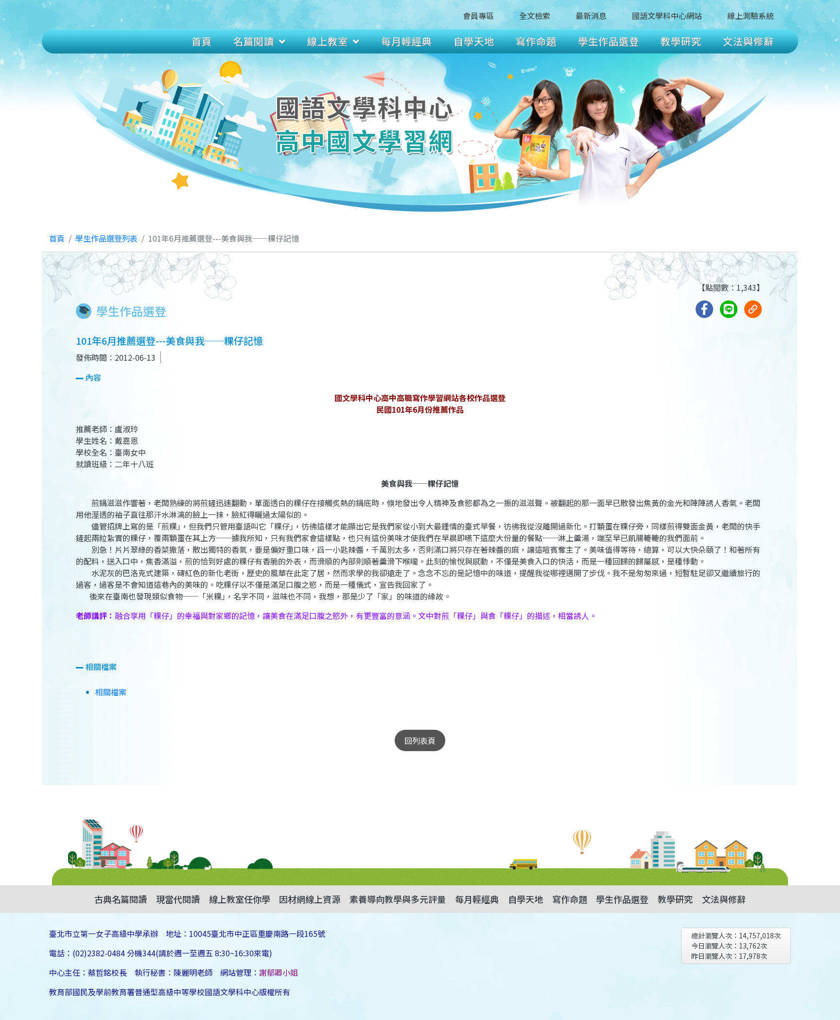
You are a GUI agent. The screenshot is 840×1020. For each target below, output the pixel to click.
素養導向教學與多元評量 (398, 899)
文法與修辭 (748, 41)
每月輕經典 (406, 41)
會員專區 (478, 15)
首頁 (202, 41)
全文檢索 (534, 15)
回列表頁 (420, 740)
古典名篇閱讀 (120, 899)
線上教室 (327, 41)
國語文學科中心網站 (667, 15)
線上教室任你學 (239, 899)
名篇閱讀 (253, 41)
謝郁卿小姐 (278, 972)
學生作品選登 (608, 41)
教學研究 (681, 41)
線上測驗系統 (750, 15)
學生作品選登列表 (106, 238)
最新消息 (591, 15)
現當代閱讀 (178, 899)
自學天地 (474, 41)
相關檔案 (110, 692)
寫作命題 (536, 41)
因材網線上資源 (309, 899)
